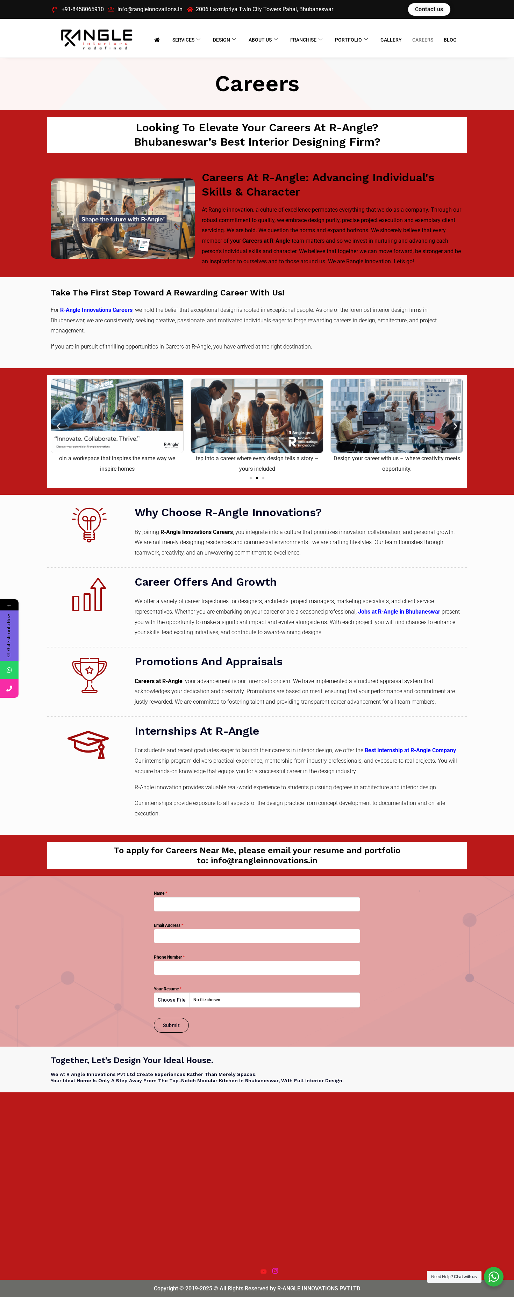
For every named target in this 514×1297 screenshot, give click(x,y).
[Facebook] (239, 1268)
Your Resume (167, 989)
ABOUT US (260, 40)
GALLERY (391, 40)
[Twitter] (251, 1268)
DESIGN (221, 40)
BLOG (450, 40)
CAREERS (422, 40)
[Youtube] (263, 1268)
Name (160, 893)
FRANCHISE (303, 40)
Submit (171, 1025)
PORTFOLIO (348, 40)
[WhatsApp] (9, 670)
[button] (58, 426)
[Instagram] (275, 1268)
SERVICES (183, 40)
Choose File (172, 1000)
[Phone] (9, 688)
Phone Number (169, 957)
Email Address (168, 925)
